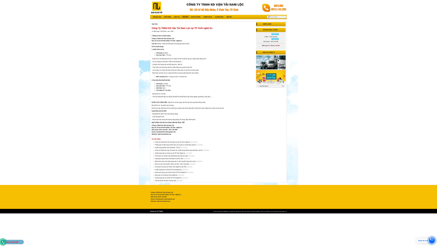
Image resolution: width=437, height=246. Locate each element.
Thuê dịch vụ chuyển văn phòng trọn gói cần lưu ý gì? (171, 156)
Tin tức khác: (156, 139)
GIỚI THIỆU (167, 17)
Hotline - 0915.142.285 (271, 36)
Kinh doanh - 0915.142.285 (270, 41)
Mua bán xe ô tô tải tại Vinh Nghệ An (166, 175)
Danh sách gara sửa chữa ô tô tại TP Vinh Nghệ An (171, 172)
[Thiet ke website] (271, 85)
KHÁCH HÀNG (196, 17)
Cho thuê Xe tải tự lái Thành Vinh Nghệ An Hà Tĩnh (171, 167)
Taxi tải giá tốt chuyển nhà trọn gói (165, 180)
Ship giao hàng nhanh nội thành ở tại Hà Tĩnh (169, 158)
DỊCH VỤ (177, 17)
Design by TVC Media (156, 211)
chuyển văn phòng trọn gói (236, 211)
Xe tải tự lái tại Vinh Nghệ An (221, 211)
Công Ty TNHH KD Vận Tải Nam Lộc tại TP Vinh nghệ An (173, 142)
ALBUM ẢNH (219, 17)
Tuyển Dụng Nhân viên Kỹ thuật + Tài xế (167, 147)
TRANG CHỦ (157, 17)
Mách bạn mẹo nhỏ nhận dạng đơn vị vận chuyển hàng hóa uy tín (175, 161)
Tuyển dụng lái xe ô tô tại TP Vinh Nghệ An (168, 178)
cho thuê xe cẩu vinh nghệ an (252, 211)
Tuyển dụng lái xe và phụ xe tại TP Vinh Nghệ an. (170, 153)
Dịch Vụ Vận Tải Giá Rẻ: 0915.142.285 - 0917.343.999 (172, 164)
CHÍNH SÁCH (207, 17)
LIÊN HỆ (229, 17)
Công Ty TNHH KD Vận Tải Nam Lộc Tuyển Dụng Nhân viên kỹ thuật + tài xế (179, 150)
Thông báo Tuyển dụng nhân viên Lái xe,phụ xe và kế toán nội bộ (175, 145)
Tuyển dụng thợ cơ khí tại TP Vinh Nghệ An (168, 169)
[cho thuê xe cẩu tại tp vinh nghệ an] (271, 69)
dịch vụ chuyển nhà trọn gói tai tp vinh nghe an (273, 211)
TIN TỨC (185, 17)
